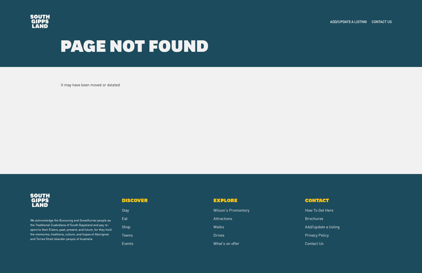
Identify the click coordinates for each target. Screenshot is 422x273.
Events (127, 243)
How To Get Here (319, 210)
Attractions (222, 218)
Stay (125, 210)
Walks (218, 226)
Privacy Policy (317, 235)
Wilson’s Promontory (231, 210)
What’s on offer (226, 243)
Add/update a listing (348, 21)
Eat (124, 218)
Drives (218, 235)
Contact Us (382, 21)
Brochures (314, 218)
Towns (127, 235)
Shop (126, 226)
